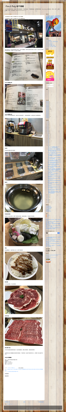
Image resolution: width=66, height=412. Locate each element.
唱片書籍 (47, 109)
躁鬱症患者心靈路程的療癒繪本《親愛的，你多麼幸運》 (54, 167)
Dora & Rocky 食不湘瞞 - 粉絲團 (51, 46)
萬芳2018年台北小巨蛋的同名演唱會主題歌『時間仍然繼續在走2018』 (54, 162)
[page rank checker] (49, 260)
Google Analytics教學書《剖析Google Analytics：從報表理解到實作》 (53, 147)
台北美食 (47, 104)
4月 (48, 145)
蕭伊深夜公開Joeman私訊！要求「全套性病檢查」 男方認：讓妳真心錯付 (53, 240)
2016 (48, 200)
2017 (48, 199)
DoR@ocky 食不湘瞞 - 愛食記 (50, 45)
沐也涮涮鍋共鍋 (24, 369)
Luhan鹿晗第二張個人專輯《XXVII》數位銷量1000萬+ (54, 172)
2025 (48, 123)
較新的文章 (7, 402)
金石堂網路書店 (48, 206)
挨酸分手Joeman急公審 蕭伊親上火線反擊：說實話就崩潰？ (53, 244)
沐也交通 (19, 369)
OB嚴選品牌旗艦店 (49, 207)
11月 (48, 135)
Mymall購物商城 (48, 208)
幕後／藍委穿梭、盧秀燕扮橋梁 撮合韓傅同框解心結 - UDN (53, 224)
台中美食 (47, 102)
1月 (48, 197)
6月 (48, 142)
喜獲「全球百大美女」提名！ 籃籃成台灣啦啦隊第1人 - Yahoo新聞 (53, 226)
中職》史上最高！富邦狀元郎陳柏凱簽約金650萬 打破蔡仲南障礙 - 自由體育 (53, 228)
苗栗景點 (47, 115)
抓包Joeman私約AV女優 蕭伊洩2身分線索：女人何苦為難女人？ (53, 242)
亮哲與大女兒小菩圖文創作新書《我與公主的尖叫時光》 (54, 179)
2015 (48, 202)
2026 (48, 121)
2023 (48, 125)
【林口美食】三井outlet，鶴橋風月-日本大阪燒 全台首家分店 (54, 189)
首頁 (24, 402)
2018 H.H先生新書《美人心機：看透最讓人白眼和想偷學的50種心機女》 (54, 160)
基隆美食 (47, 110)
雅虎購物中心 (48, 209)
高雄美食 (47, 117)
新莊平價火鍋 (29, 369)
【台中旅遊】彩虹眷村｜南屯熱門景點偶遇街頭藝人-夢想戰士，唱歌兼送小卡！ (53, 16)
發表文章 (48, 84)
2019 (48, 131)
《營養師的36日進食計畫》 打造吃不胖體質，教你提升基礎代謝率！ (54, 151)
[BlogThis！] (19, 367)
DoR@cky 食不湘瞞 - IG (49, 44)
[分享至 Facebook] (21, 367)
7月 (48, 141)
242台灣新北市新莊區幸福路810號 (12, 371)
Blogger (39, 408)
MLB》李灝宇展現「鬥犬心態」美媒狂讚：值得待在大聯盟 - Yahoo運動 (53, 222)
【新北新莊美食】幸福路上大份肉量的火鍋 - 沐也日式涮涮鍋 (54, 158)
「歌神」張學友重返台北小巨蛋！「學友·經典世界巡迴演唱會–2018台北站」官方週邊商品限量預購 (54, 192)
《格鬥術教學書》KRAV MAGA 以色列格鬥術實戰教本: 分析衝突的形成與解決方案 (54, 155)
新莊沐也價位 (34, 369)
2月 (48, 196)
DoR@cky (48, 215)
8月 (48, 139)
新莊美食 (37, 369)
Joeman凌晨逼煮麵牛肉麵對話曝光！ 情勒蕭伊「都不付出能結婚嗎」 (53, 237)
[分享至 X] (20, 367)
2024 (48, 124)
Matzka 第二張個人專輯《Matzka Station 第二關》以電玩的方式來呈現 (54, 153)
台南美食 (47, 105)
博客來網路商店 (48, 211)
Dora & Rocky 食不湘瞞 (14, 6)
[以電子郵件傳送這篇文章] (18, 367)
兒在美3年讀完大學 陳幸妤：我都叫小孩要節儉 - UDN (53, 220)
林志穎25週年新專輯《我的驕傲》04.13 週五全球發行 (54, 183)
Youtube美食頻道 (48, 40)
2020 (48, 130)
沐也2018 (11, 369)
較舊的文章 (41, 402)
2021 (48, 128)
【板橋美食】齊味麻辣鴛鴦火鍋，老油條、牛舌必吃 (54, 187)
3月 (48, 194)
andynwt (32, 408)
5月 (48, 144)
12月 (48, 134)
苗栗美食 (47, 116)
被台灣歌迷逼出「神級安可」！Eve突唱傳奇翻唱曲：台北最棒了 (53, 246)
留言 (48, 86)
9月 (48, 138)
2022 (48, 127)
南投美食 (47, 101)
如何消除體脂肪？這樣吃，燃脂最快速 (54, 148)
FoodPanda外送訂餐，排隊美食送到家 (52, 41)
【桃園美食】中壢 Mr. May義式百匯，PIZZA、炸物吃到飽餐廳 (54, 165)
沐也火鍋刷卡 (16, 369)
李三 (47, 216)
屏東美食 (47, 112)
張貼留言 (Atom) (9, 404)
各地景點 (47, 106)
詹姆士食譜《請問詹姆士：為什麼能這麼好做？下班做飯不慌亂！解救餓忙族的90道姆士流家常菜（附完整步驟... (54, 169)
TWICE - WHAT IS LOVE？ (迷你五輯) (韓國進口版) (54, 185)
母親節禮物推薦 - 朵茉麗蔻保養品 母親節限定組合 (54, 176)
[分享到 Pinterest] (22, 367)
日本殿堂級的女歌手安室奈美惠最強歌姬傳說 (54, 181)
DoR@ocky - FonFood (49, 42)
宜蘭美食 (47, 111)
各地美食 (8, 369)
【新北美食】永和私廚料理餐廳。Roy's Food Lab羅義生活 (54, 174)
